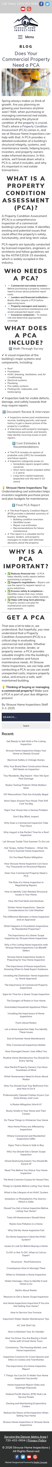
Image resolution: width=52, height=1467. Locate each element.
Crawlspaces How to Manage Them (26, 1268)
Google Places (29, 9)
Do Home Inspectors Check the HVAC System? (26, 1238)
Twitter (47, 4)
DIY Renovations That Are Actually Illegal (26, 794)
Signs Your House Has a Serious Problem (26, 810)
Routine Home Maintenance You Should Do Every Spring (26, 1059)
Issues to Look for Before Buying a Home (26, 1246)
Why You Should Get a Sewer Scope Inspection (26, 1153)
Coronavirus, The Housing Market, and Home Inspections (26, 1349)
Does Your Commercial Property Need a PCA (26, 59)
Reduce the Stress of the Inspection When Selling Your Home (26, 1414)
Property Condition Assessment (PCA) (24, 128)
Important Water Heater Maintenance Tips (26, 1318)
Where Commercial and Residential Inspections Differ (26, 1137)
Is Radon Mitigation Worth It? (26, 1104)
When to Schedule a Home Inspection (26, 1274)
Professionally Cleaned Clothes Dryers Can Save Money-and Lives (26, 1096)
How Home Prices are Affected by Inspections (26, 1128)
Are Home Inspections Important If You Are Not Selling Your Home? (26, 1304)
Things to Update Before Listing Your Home (26, 1185)
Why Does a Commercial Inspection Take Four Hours (26, 824)
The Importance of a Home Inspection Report (26, 1367)
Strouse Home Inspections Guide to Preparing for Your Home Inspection (26, 958)
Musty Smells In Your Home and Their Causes (26, 1112)
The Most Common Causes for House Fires (26, 1179)
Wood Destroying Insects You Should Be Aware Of (26, 1162)
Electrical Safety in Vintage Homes (26, 759)
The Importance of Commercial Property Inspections (26, 986)
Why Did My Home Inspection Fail (26, 1230)
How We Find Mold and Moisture (26, 900)
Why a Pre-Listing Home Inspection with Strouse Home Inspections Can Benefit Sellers (26, 947)
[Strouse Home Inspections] (26, 23)
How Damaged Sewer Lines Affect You (26, 1051)
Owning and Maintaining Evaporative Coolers (26, 1405)
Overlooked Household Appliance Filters (26, 1007)
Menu (29, 37)
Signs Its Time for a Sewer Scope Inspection (26, 994)
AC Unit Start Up (26, 1325)
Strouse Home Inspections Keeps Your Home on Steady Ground (26, 752)
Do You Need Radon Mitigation (26, 857)
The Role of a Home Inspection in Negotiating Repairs (26, 884)
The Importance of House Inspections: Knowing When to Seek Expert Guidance (26, 968)
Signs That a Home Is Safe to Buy (26, 1145)
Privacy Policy (37, 1440)
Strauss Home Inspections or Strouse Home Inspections (26, 1423)
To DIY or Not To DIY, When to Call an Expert (26, 1254)
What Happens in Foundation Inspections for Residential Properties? (26, 927)
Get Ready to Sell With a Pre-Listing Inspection (26, 743)
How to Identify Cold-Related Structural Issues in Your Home (26, 893)
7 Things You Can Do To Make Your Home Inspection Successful (26, 1377)
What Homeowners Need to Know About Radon (26, 1078)
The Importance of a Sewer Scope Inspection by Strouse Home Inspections (26, 937)
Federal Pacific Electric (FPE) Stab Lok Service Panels (26, 1395)
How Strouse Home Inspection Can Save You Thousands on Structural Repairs (26, 865)
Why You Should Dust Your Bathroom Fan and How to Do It (26, 1087)
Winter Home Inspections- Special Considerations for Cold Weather (26, 909)
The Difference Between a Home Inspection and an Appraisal (26, 918)
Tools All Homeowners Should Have (26, 1217)
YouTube (23, 9)
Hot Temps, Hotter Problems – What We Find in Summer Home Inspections (26, 849)
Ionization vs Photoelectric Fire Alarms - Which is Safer (26, 1200)
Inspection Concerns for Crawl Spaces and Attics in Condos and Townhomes (26, 1358)
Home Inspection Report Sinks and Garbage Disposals (26, 1386)
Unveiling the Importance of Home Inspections (26, 1015)
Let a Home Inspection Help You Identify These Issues (26, 1031)
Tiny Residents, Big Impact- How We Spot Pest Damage (26, 777)
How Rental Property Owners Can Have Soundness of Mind (26, 1068)
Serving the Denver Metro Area (25, 1436)
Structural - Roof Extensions (26, 1261)
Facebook (41, 4)
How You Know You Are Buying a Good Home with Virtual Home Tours (26, 1339)
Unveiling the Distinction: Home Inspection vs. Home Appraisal (26, 977)
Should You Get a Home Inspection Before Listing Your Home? (26, 1209)
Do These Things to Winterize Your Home (26, 1120)
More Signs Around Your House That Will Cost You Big (26, 802)
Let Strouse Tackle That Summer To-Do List (26, 841)
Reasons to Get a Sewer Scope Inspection (26, 1296)
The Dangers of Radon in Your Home (26, 1000)
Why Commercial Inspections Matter (26, 1044)
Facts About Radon (26, 1022)
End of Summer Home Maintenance (26, 1038)
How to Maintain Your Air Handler (26, 1331)
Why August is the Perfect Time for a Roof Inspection (26, 834)
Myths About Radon (26, 1290)
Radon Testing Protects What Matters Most (26, 786)
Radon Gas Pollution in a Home (26, 1223)
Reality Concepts (40, 1462)
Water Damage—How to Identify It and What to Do (26, 1282)
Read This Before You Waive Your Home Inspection (26, 1172)
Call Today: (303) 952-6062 (20, 3)
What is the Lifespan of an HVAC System (26, 1192)
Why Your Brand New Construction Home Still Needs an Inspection (26, 768)
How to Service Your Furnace (26, 1312)
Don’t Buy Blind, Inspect (26, 816)
